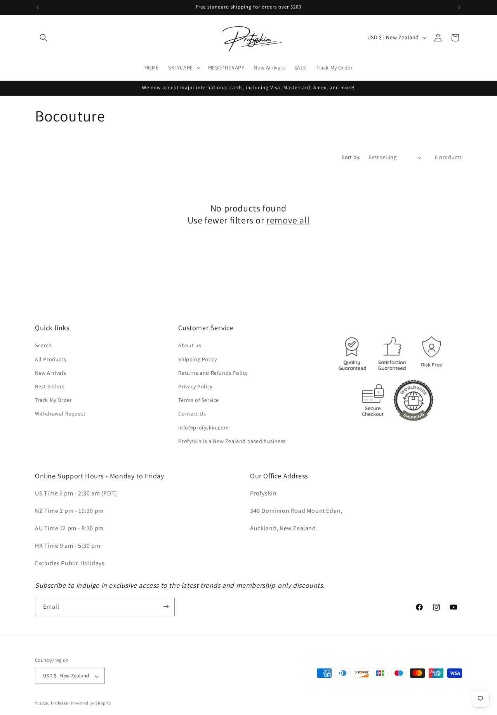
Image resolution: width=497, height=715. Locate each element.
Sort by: (351, 157)
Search (43, 345)
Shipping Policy (197, 359)
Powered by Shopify (91, 703)
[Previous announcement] (37, 7)
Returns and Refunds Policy (213, 372)
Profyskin (60, 703)
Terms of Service (198, 400)
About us (189, 345)
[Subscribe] (165, 606)
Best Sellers (49, 386)
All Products (50, 359)
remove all (287, 220)
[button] (43, 37)
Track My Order (53, 400)
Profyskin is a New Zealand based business (232, 441)
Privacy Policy (195, 386)
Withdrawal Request (60, 413)
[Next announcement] (459, 7)
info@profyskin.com (203, 427)
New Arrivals (50, 372)
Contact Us (192, 413)
